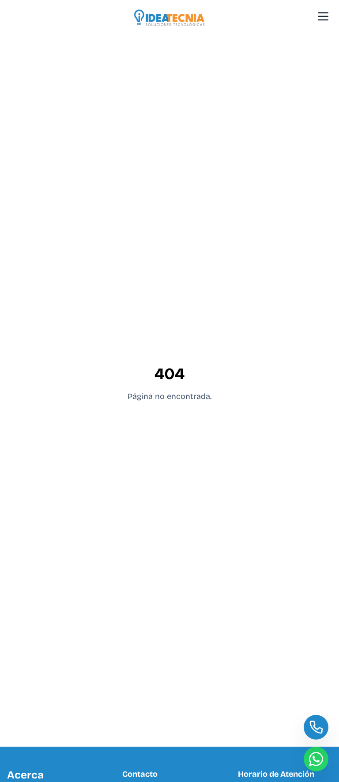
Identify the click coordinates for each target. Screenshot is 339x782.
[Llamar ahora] (316, 727)
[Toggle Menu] (323, 16)
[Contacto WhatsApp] (316, 759)
